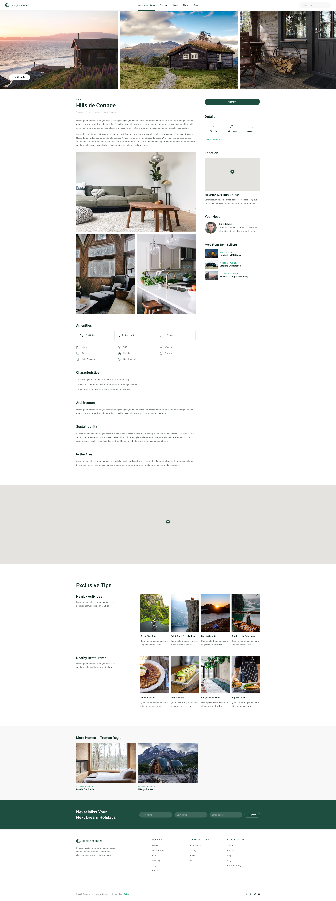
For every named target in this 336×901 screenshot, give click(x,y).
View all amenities (213, 139)
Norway (155, 845)
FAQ (229, 860)
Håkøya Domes (145, 789)
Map (175, 5)
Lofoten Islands (229, 274)
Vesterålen (226, 252)
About (185, 5)
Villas (192, 860)
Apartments (195, 845)
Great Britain (158, 850)
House (79, 99)
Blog (196, 5)
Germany (156, 860)
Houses (193, 855)
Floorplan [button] (21, 77)
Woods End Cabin (85, 789)
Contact (232, 101)
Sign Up (252, 814)
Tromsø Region (84, 786)
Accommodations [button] (146, 5)
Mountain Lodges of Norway (234, 276)
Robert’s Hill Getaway (230, 255)
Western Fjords (229, 263)
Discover (164, 5)
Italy (154, 865)
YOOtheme (127, 894)
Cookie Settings (234, 865)
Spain (154, 855)
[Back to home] (17, 5)
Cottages (194, 850)
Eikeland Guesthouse (230, 265)
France (155, 870)
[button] (168, 521)
